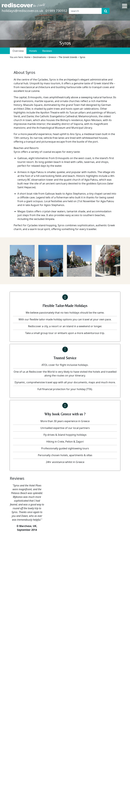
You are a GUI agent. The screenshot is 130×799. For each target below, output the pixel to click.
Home (27, 57)
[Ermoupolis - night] (50, 261)
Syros (82, 57)
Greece (52, 57)
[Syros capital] (22, 261)
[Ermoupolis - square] (79, 261)
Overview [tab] (18, 51)
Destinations (39, 57)
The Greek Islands (67, 57)
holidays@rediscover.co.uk (22, 10)
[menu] (124, 6)
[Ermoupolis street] (108, 261)
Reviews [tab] (47, 51)
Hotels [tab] (33, 51)
